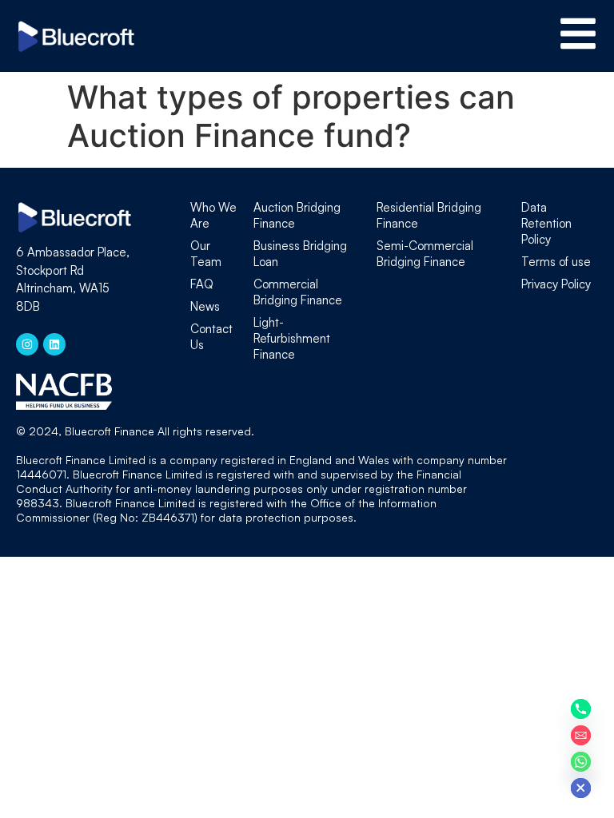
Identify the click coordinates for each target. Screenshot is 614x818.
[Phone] (581, 709)
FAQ (201, 284)
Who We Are (213, 215)
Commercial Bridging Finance (297, 292)
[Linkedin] (54, 344)
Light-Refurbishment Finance (291, 338)
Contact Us (211, 336)
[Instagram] (27, 344)
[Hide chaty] (581, 788)
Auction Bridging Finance (297, 215)
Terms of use (556, 261)
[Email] (581, 735)
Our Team (205, 253)
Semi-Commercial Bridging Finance (425, 253)
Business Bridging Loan (300, 253)
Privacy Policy (556, 284)
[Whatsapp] (581, 762)
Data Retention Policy (546, 223)
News (205, 306)
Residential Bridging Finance (429, 215)
